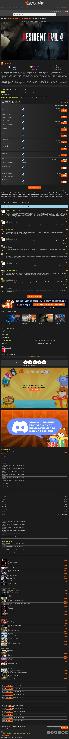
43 (3, 181)
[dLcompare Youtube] (62, 732)
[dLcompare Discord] (66, 732)
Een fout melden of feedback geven (59, 190)
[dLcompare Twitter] (48, 732)
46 (3, 134)
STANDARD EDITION (13, 97)
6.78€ (64, 142)
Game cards (8, 7)
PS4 (15, 92)
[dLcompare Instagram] (55, 732)
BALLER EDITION (43, 97)
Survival (22, 330)
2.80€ (64, 110)
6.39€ (64, 129)
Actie (9, 330)
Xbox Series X (37, 92)
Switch (20, 92)
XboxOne (28, 92)
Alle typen (4, 97)
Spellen (2, 7)
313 (3, 160)
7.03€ (64, 155)
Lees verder (34, 86)
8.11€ (64, 175)
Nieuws (26, 7)
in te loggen (28, 206)
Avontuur (13, 330)
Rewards (21, 7)
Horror (25, 330)
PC (4, 92)
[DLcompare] (5, 731)
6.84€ (64, 149)
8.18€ (64, 182)
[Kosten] (62, 105)
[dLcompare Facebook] (51, 732)
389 (3, 122)
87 (3, 141)
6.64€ (64, 136)
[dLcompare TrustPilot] (59, 732)
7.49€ (64, 161)
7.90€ (64, 168)
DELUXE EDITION (33, 97)
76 (3, 147)
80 (3, 155)
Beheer (18, 330)
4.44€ (64, 117)
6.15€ (64, 123)
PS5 (9, 92)
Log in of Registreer (62, 7)
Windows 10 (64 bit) (8, 340)
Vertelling (30, 330)
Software (15, 7)
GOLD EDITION (24, 97)
